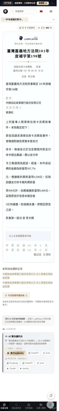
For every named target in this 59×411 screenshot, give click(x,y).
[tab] (14, 19)
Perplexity (13, 363)
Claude (12, 368)
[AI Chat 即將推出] (50, 404)
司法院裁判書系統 (16, 295)
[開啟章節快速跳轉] (51, 395)
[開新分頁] (53, 19)
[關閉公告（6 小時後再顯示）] (52, 3)
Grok (42, 363)
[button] (26, 19)
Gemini (25, 368)
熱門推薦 (7, 3)
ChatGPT (35, 353)
